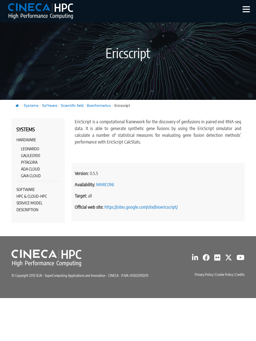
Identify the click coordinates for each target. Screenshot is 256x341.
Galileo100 (30, 155)
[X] (228, 259)
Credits (239, 274)
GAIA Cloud (31, 175)
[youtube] (240, 259)
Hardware (26, 139)
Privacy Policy (204, 274)
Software (49, 106)
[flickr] (217, 259)
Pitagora (29, 162)
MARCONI (105, 184)
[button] (246, 9)
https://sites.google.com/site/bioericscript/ (141, 207)
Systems (31, 106)
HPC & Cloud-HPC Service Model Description (31, 203)
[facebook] (206, 259)
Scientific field (72, 106)
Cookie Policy (224, 274)
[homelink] (40, 11)
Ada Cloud (30, 169)
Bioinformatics (99, 106)
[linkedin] (195, 259)
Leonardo (30, 148)
